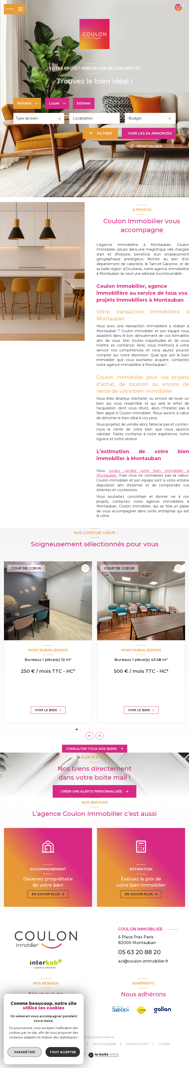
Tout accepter (63, 1052)
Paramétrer (24, 1052)
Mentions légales (104, 1044)
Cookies (164, 1044)
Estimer (84, 103)
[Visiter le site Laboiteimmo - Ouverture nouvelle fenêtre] (103, 1055)
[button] (99, 736)
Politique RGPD (137, 1044)
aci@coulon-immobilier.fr (143, 961)
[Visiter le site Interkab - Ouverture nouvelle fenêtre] (162, 1009)
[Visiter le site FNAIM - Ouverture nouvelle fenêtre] (120, 1009)
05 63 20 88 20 (139, 952)
